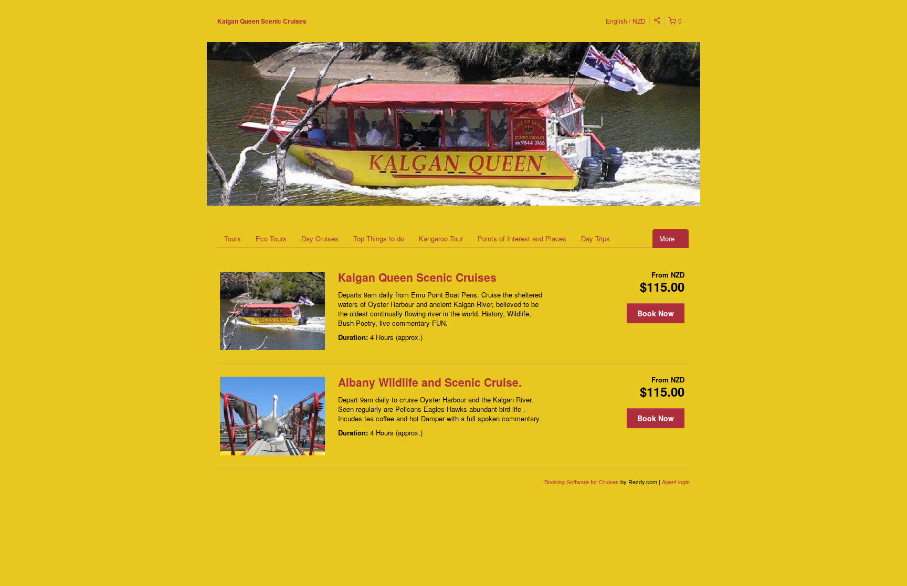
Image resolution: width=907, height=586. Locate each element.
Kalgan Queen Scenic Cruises (262, 21)
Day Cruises (320, 238)
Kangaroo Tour (441, 238)
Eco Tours (271, 238)
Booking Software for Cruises (582, 481)
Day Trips (595, 238)
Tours (232, 238)
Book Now (655, 313)
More (668, 238)
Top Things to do (378, 238)
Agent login (676, 481)
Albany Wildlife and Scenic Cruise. (430, 382)
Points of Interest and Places (522, 238)
